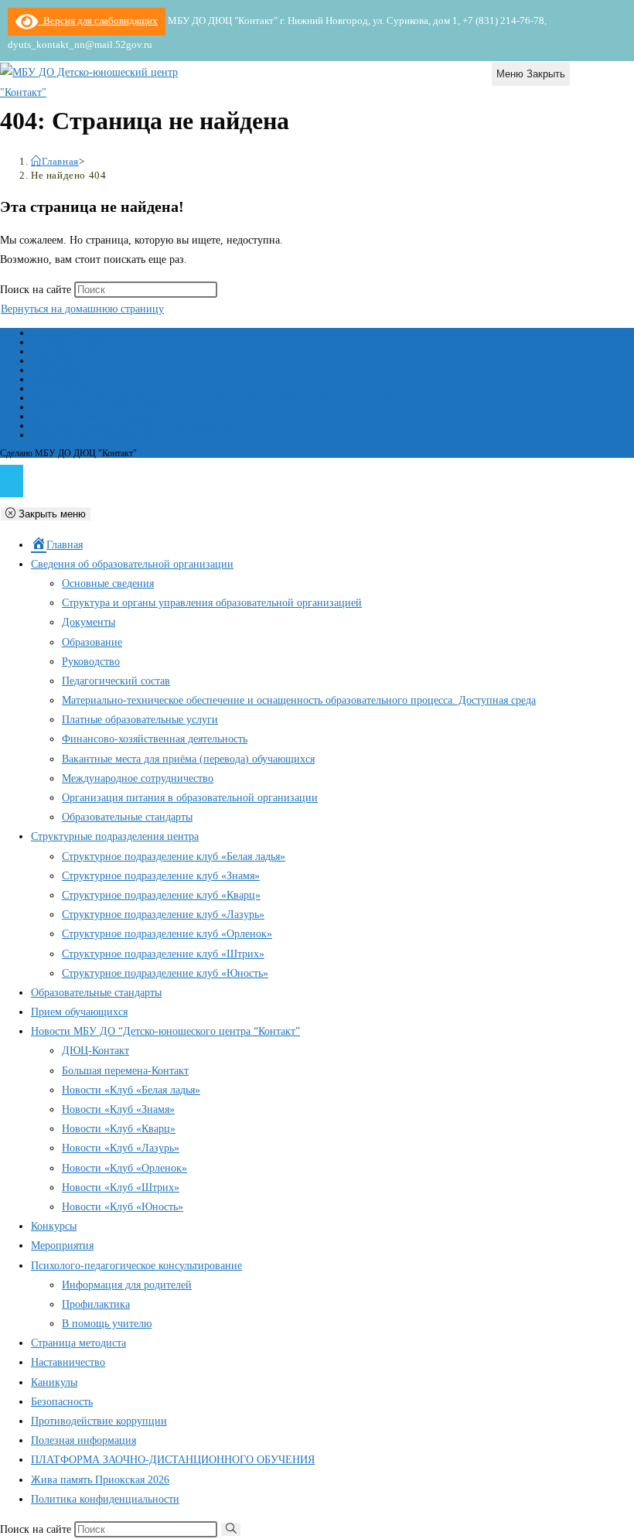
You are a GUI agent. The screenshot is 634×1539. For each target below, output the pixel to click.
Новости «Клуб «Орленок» (124, 1168)
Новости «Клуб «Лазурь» (120, 1148)
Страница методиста (78, 1343)
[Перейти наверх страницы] (11, 481)
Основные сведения (69, 341)
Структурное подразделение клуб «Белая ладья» (173, 856)
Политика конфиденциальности (105, 1499)
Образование (56, 369)
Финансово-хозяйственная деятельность (108, 416)
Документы (53, 360)
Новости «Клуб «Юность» (122, 1207)
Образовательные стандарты (127, 817)
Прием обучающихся (79, 1012)
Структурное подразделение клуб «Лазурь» (163, 914)
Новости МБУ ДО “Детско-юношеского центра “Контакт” (165, 1031)
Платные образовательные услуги (96, 406)
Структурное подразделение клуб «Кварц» (161, 895)
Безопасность (62, 1402)
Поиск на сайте (37, 289)
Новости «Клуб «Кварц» (119, 1129)
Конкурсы (54, 1226)
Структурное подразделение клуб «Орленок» (167, 934)
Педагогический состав (76, 388)
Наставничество (68, 1362)
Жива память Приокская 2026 (100, 1480)
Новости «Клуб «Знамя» (118, 1109)
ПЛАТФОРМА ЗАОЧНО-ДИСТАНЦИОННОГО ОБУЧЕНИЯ (173, 1460)
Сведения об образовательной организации (114, 332)
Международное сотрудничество (94, 434)
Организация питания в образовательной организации (190, 798)
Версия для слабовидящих (98, 20)
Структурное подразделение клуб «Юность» (165, 973)
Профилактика (96, 1304)
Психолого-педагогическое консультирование (136, 1265)
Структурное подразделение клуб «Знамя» (161, 876)
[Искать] (230, 1529)
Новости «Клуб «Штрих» (120, 1187)
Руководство (55, 379)
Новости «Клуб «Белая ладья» (131, 1090)
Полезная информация (83, 1440)
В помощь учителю (107, 1323)
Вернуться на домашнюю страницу (82, 309)
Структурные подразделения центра (115, 836)
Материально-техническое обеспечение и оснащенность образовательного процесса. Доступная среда (225, 397)
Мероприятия (62, 1245)
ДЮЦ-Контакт (95, 1050)
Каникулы (54, 1382)
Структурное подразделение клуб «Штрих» (163, 954)
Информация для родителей (127, 1285)
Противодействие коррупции (99, 1421)
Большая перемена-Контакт (125, 1071)
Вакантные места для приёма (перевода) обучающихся (137, 425)
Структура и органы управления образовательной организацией (154, 351)
